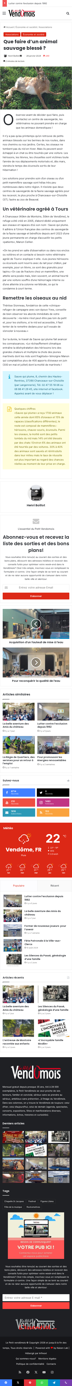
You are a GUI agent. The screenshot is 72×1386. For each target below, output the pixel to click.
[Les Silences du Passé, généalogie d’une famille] (13, 960)
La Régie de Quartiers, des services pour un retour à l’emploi (19, 760)
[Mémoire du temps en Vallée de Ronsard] (13, 1137)
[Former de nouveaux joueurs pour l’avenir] (13, 930)
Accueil (10, 27)
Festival (32, 1201)
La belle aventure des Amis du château (16, 725)
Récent (55, 885)
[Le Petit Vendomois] (21, 13)
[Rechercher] (67, 14)
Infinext (43, 1353)
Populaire (18, 885)
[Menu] (4, 14)
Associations (45, 27)
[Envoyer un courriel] (21, 56)
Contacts (51, 1364)
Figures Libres (47, 1201)
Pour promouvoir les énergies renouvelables (51, 758)
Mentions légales (47, 1358)
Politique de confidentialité (30, 1364)
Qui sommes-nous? (26, 1358)
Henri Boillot (13, 56)
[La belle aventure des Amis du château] (19, 712)
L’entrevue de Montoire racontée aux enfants (17, 1042)
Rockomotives (33, 1207)
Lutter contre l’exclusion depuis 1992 (52, 725)
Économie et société (26, 27)
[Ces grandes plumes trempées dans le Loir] (58, 1150)
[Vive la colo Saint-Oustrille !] (13, 1164)
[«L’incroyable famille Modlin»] (53, 1028)
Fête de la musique (13, 1207)
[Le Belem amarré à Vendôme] (58, 1164)
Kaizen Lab (62, 1348)
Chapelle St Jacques (14, 1201)
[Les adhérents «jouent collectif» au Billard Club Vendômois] (36, 1177)
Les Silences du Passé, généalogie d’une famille (53, 1008)
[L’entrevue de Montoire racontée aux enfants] (18, 1028)
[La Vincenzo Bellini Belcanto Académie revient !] (13, 1177)
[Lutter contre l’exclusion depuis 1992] (53, 712)
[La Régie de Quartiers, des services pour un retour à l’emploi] (19, 745)
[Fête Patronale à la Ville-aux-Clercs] (13, 945)
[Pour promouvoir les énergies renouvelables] (53, 745)
